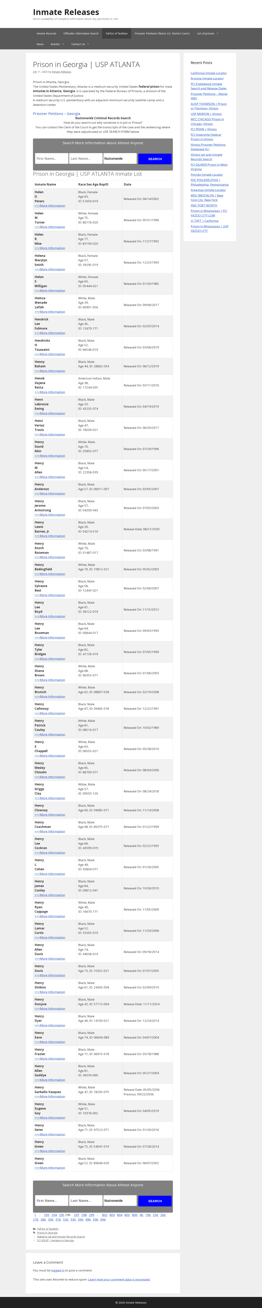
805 (127, 1215)
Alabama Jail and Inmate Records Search (61, 1236)
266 (163, 1215)
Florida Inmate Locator (207, 175)
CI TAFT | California (205, 221)
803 (112, 1215)
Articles (55, 44)
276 (36, 1219)
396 (81, 1219)
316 (58, 1219)
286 (43, 1219)
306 (51, 1219)
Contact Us (78, 44)
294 (54, 1215)
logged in (58, 1270)
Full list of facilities (117, 33)
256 (156, 1215)
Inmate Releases (66, 11)
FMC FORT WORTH (204, 205)
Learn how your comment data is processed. (119, 1279)
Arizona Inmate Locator (207, 78)
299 (91, 1215)
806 (134, 1215)
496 (88, 1219)
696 (103, 1219)
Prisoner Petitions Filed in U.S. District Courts (162, 33)
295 (61, 1215)
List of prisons (205, 33)
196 (148, 1215)
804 (119, 1215)
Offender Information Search (81, 33)
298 (84, 1215)
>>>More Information (50, 206)
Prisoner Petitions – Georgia (56, 113)
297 (76, 1215)
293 (46, 1215)
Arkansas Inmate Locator (208, 190)
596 (96, 1219)
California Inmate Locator (209, 73)
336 (73, 1219)
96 (142, 1215)
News (40, 44)
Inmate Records (46, 33)
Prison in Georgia (47, 1232)
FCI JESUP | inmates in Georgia (55, 1240)
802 (104, 1215)
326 (66, 1219)
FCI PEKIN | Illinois (204, 129)
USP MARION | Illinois (206, 114)
